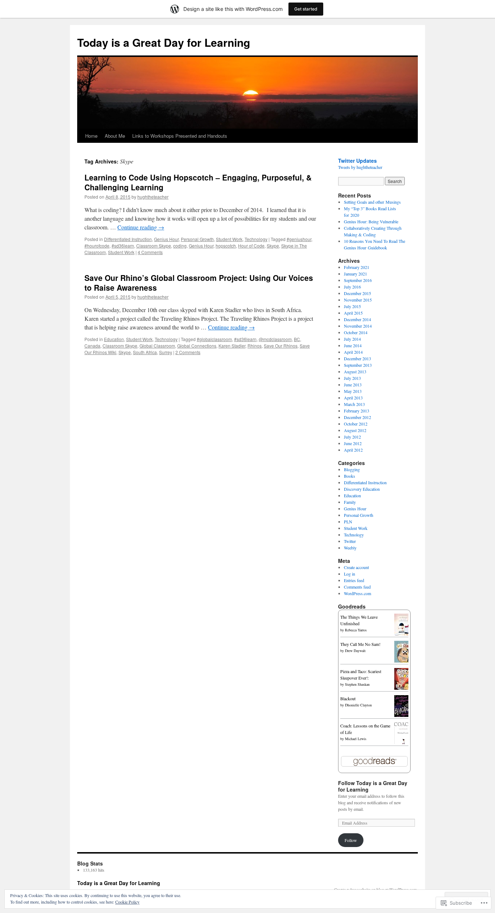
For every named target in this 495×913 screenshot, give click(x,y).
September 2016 (358, 280)
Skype (273, 245)
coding (180, 245)
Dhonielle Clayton (358, 704)
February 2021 (356, 267)
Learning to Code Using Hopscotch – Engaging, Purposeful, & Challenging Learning (198, 182)
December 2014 (357, 319)
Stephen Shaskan (357, 684)
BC (297, 339)
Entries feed (354, 580)
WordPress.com (357, 593)
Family (350, 502)
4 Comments (150, 252)
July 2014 (352, 339)
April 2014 (353, 352)
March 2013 (354, 404)
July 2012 (352, 437)
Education (114, 339)
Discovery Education (362, 489)
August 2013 (355, 371)
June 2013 (353, 384)
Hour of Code (251, 245)
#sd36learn (123, 245)
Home (91, 135)
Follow (351, 840)
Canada (92, 346)
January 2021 (355, 274)
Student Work (229, 239)
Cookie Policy (127, 902)
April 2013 (353, 398)
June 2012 (353, 443)
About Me (115, 135)
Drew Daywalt (355, 650)
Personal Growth (197, 239)
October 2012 (355, 424)
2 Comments (187, 352)
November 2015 (358, 300)
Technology (256, 239)
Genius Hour (166, 239)
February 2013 (356, 411)
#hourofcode (96, 245)
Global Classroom (157, 346)
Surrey (165, 352)
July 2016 (352, 287)
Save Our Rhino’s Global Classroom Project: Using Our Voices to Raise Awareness (198, 282)
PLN (348, 521)
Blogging (352, 469)
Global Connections (196, 346)
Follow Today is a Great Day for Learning (372, 786)
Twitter (350, 541)
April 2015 (353, 313)
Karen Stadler (232, 346)
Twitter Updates (357, 160)
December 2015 (357, 293)
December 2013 (357, 358)
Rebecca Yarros (356, 629)
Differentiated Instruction (128, 239)
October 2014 (355, 332)
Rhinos (255, 346)
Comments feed (357, 587)
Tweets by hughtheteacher (360, 167)
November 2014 (358, 326)
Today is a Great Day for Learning (163, 42)
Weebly (350, 548)
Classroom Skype (153, 245)
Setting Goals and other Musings (372, 202)
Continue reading (140, 227)
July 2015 (352, 306)
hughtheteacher (153, 197)
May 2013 (353, 391)
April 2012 (353, 450)
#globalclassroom (214, 339)
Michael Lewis (355, 738)
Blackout (347, 698)
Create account (356, 567)
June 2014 (353, 345)
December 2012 (357, 417)
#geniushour (299, 239)
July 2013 (352, 378)
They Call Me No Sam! (360, 644)
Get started (305, 9)
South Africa (145, 352)
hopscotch (226, 245)
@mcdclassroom (275, 339)
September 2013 (358, 365)
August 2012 (355, 430)
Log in (349, 574)
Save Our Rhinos (281, 346)
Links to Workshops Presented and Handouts (179, 135)
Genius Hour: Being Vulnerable (372, 221)
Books (349, 476)
